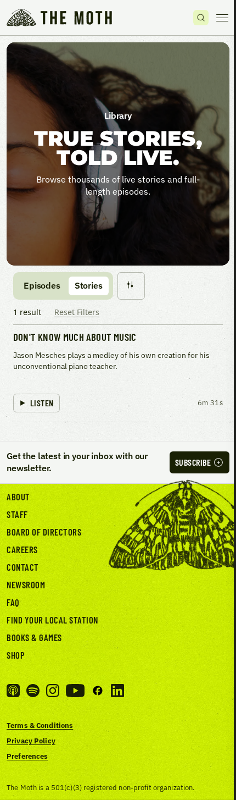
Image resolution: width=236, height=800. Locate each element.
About (18, 496)
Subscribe (193, 462)
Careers (22, 549)
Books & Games (34, 637)
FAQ (13, 602)
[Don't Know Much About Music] (118, 372)
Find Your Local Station (52, 619)
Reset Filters (76, 312)
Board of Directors (44, 531)
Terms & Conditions (40, 725)
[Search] (201, 17)
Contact (23, 566)
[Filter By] (131, 286)
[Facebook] (97, 690)
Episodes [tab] (42, 285)
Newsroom (26, 584)
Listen (42, 403)
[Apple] (13, 690)
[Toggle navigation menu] (222, 17)
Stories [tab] (89, 285)
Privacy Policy (31, 740)
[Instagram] (52, 690)
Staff (17, 514)
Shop (16, 654)
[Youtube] (75, 690)
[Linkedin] (117, 690)
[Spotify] (33, 690)
